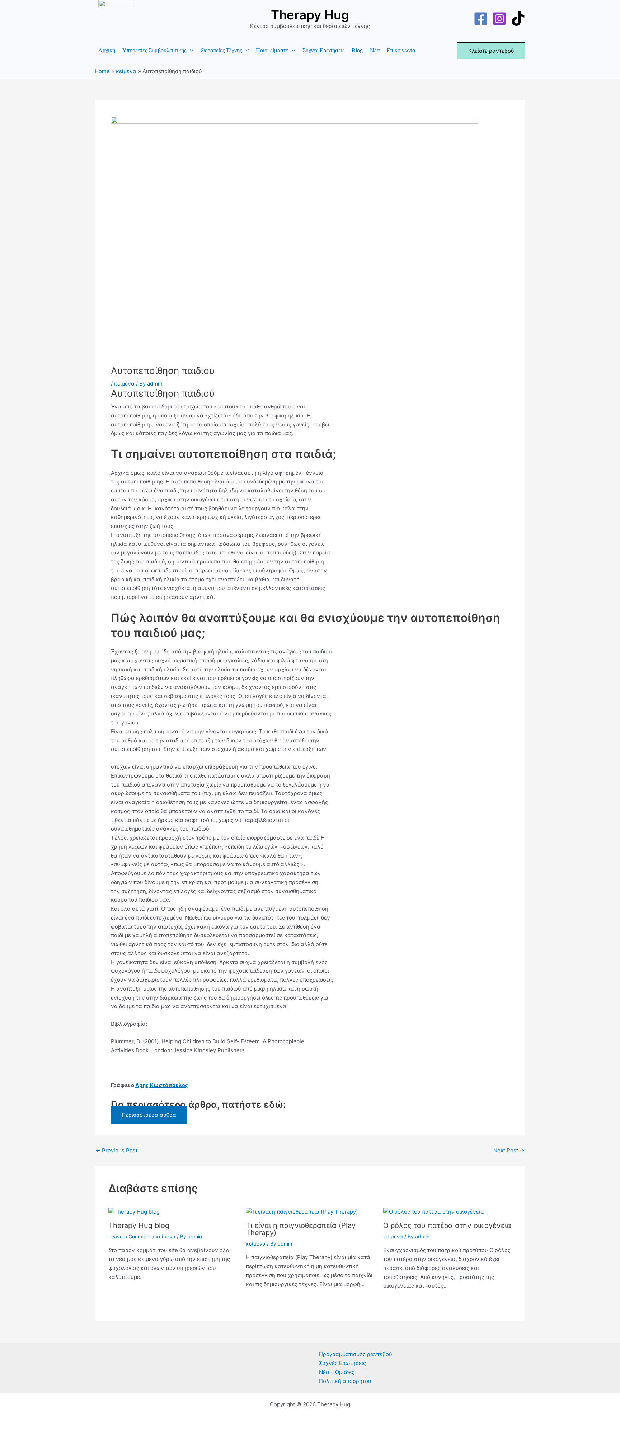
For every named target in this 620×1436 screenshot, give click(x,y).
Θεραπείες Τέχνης (221, 50)
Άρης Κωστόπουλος (161, 1085)
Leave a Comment (129, 1236)
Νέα (375, 50)
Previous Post (116, 1150)
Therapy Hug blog (138, 1225)
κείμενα (124, 383)
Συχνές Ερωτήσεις (323, 50)
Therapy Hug (310, 14)
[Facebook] (481, 18)
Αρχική (106, 50)
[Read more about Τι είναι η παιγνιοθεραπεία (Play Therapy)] (302, 1211)
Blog (357, 50)
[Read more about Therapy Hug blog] (134, 1211)
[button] (189, 50)
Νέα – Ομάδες (336, 1372)
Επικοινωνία (401, 50)
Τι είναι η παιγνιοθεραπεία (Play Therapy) (301, 1229)
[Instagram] (499, 18)
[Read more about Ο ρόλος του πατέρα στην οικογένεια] (433, 1211)
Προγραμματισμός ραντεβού (355, 1354)
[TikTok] (518, 18)
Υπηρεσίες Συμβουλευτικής (154, 50)
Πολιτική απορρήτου (345, 1381)
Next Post (509, 1150)
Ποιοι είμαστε (272, 50)
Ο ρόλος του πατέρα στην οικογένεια (447, 1225)
